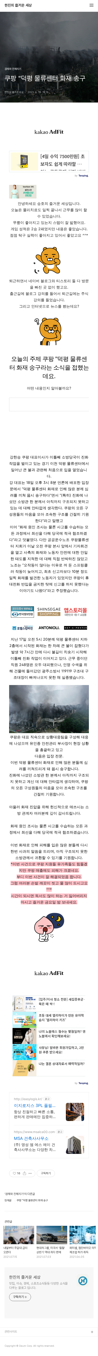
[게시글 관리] (30, 1173)
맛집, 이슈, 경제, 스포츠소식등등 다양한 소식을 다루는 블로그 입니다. (38, 1286)
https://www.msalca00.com (34, 1132)
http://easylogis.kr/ (28, 1099)
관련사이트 (11, 1331)
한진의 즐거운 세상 (18, 5)
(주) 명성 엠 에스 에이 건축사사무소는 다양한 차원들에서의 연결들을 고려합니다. (35, 1147)
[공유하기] (24, 1173)
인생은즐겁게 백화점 (16, 1339)
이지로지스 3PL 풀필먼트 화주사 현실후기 (35, 1105)
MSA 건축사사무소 (31, 1138)
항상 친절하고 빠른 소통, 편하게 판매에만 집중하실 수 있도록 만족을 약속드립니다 (35, 1114)
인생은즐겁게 (12, 1347)
